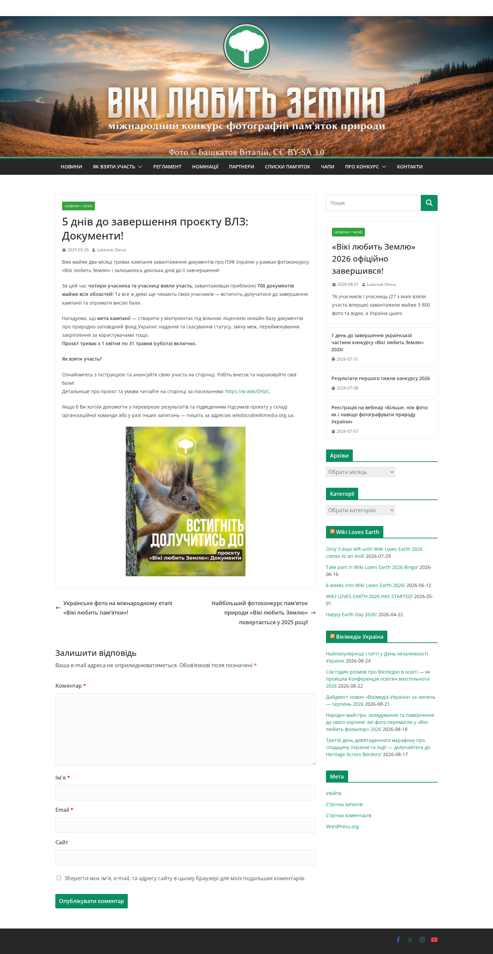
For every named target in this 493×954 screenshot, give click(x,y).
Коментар (70, 685)
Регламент (167, 166)
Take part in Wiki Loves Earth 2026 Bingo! (372, 567)
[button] (139, 166)
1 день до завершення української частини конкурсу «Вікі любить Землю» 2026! (377, 342)
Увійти (333, 793)
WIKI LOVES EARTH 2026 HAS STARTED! (369, 596)
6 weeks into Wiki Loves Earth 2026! (365, 585)
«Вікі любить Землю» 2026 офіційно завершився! (374, 258)
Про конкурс (362, 166)
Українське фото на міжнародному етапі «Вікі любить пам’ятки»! (117, 608)
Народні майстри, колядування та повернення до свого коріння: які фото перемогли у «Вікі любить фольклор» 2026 (380, 722)
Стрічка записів (344, 804)
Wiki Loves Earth (357, 532)
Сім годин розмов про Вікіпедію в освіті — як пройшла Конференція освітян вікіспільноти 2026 (378, 679)
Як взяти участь (114, 166)
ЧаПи (327, 166)
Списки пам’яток (287, 166)
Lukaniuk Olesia (111, 250)
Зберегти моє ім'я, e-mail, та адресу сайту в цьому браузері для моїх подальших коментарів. (184, 878)
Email (64, 809)
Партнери (241, 166)
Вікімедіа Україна (359, 636)
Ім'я (62, 777)
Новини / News (78, 206)
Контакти (410, 166)
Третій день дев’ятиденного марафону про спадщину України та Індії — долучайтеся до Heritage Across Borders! (378, 747)
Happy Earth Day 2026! (351, 614)
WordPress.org (342, 826)
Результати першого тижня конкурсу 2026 (380, 378)
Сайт (61, 842)
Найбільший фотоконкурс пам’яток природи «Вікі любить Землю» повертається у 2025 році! (260, 612)
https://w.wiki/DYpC (247, 391)
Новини (71, 166)
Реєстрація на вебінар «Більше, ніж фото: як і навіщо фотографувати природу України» (379, 414)
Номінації (205, 166)
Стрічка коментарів (348, 815)
